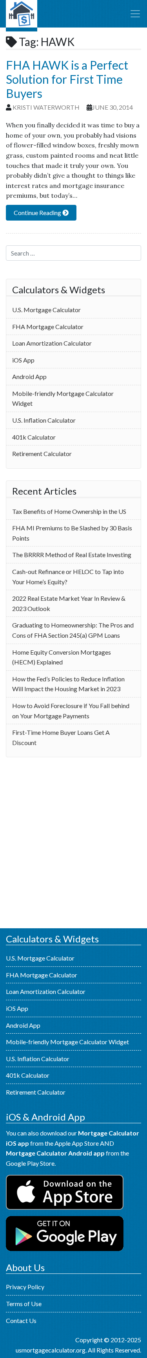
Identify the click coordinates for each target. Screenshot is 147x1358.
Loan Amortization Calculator (52, 343)
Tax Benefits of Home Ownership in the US (69, 511)
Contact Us (21, 1320)
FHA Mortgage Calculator (47, 326)
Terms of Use (24, 1303)
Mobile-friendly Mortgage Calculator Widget (63, 398)
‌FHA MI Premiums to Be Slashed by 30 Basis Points (72, 533)
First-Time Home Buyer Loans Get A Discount (61, 737)
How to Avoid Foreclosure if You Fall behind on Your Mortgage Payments (70, 710)
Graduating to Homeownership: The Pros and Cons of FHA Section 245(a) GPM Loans (73, 630)
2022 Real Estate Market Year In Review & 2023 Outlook (68, 603)
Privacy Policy (25, 1286)
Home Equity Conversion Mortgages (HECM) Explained (61, 657)
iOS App (23, 360)
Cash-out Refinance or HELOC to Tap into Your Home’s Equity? (68, 576)
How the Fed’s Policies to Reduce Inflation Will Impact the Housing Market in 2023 (68, 684)
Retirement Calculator (42, 453)
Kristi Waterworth (46, 107)
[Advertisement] (73, 842)
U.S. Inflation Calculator (44, 420)
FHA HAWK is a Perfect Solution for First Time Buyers (67, 79)
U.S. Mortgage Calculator (21, 15)
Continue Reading (38, 212)
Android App (29, 376)
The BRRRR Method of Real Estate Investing (71, 554)
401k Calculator (34, 437)
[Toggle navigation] (135, 14)
